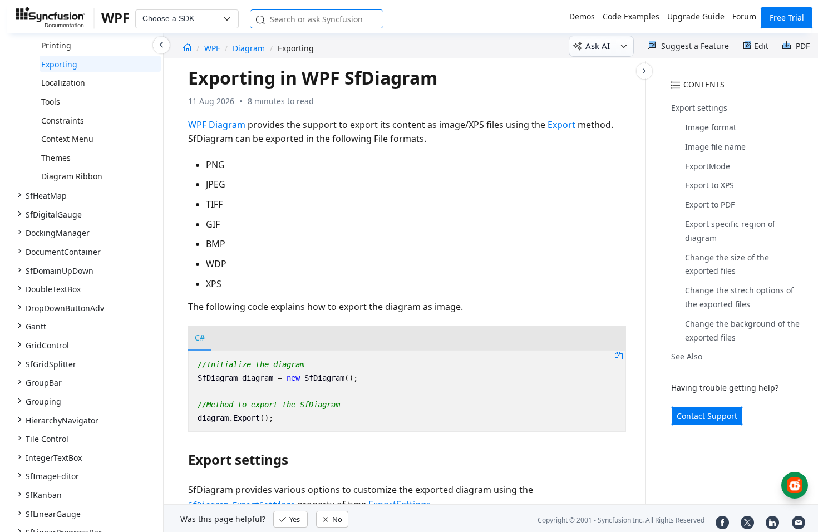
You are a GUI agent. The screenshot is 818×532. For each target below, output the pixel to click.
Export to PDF (710, 204)
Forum (744, 16)
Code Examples (631, 16)
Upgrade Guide (696, 16)
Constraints (62, 120)
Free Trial (787, 17)
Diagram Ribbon (71, 176)
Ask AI (597, 45)
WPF (213, 48)
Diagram (249, 48)
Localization (63, 82)
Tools (50, 101)
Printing (56, 45)
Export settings (699, 107)
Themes (56, 157)
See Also (686, 356)
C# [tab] (200, 337)
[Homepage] (187, 48)
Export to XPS (709, 185)
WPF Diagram (216, 125)
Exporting (59, 64)
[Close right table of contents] (644, 71)
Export (561, 125)
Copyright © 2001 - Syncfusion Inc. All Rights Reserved (621, 520)
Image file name (715, 146)
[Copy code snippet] (619, 355)
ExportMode (707, 166)
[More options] (623, 46)
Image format (710, 127)
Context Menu (67, 139)
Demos (582, 16)
